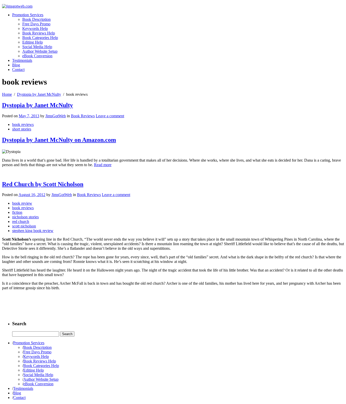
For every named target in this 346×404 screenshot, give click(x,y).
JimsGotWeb (55, 116)
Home (7, 94)
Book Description (36, 19)
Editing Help (32, 42)
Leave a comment (110, 116)
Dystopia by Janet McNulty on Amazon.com (59, 140)
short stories (21, 129)
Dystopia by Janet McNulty (39, 94)
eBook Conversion (37, 56)
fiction (17, 212)
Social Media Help (37, 47)
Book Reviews (83, 116)
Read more (102, 165)
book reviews (23, 124)
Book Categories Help (40, 37)
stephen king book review (32, 230)
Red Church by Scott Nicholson (42, 184)
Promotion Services (27, 15)
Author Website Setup (39, 51)
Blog (16, 65)
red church (20, 221)
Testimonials (22, 60)
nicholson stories (25, 217)
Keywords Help (35, 28)
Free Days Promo (36, 24)
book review (22, 203)
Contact (18, 69)
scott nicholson (24, 226)
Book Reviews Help (38, 33)
